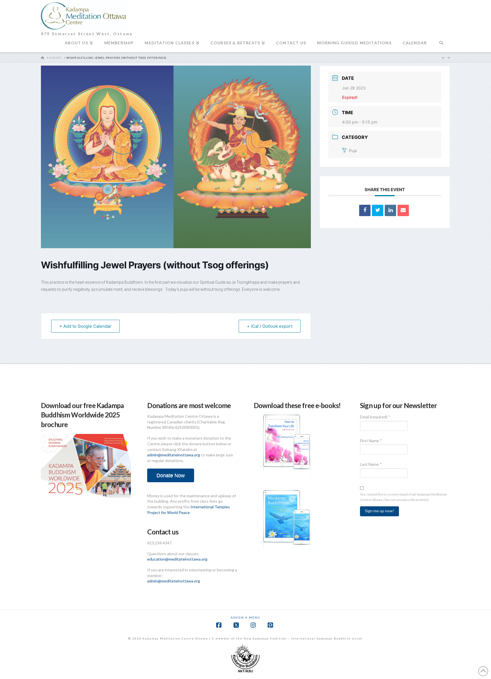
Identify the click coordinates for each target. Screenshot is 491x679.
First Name (371, 440)
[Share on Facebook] (365, 210)
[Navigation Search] (441, 45)
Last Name (371, 464)
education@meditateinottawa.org (177, 559)
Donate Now (171, 475)
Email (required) (375, 416)
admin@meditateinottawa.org (173, 454)
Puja (353, 150)
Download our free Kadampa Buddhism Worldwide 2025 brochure (82, 415)
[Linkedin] (390, 210)
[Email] (403, 210)
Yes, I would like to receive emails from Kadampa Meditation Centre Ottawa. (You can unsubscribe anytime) (403, 497)
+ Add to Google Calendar (85, 326)
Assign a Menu (245, 617)
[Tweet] (377, 210)
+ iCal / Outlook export (269, 326)
